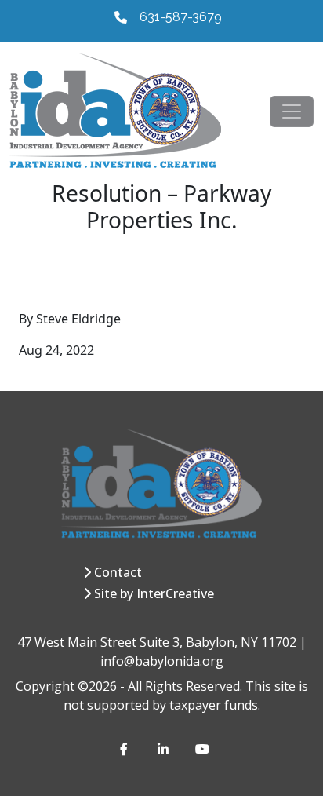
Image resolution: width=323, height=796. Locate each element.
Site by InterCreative (154, 593)
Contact (118, 572)
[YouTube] (201, 749)
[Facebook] (126, 749)
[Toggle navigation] (292, 111)
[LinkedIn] (164, 749)
